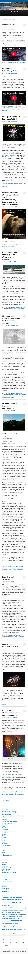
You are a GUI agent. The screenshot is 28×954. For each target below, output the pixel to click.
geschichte (9, 910)
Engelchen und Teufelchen (8, 831)
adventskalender (7, 899)
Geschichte (4, 835)
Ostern (21, 914)
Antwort (4, 704)
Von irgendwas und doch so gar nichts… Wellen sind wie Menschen (10, 256)
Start (3, 11)
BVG (20, 903)
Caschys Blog (5, 866)
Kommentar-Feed (6, 889)
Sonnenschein (5, 569)
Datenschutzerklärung (15, 11)
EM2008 (17, 906)
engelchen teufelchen (19, 636)
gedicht (4, 910)
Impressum (4, 14)
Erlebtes (4, 834)
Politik (24, 914)
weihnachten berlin (6, 923)
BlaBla (11, 62)
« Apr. (6, 945)
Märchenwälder (12, 777)
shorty (3, 842)
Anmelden (4, 886)
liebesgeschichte (5, 912)
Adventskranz (18, 899)
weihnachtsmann (7, 929)
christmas (4, 107)
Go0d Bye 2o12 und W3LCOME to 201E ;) (10, 645)
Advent (7, 897)
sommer (17, 568)
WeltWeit (21, 566)
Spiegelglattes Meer (6, 814)
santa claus (12, 916)
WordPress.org (5, 891)
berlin (17, 793)
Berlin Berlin (12, 566)
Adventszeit (12, 793)
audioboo (9, 903)
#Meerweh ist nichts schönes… (9, 25)
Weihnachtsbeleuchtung (13, 109)
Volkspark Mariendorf (6, 921)
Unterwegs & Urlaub (6, 845)
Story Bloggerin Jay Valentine (9, 872)
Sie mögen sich (8, 396)
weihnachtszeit (13, 794)
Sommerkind (22, 568)
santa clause (22, 107)
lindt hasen (11, 912)
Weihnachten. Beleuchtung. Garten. (10, 69)
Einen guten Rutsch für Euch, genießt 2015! (11, 117)
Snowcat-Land (5, 871)
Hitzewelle (12, 568)
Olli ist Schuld (5, 878)
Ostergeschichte (7, 914)
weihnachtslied (20, 927)
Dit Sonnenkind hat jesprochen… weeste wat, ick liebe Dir (10, 405)
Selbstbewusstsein (14, 394)
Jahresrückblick (7, 185)
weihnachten (5, 109)
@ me (7, 11)
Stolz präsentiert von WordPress (19, 951)
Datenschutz (12, 906)
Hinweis (4, 837)
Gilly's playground (6, 867)
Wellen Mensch (20, 308)
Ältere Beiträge (6, 800)
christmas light (10, 107)
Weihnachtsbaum (14, 923)
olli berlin (17, 912)
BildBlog (4, 864)
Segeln (17, 916)
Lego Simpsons (5, 158)
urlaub (17, 918)
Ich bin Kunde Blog (6, 869)
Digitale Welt (5, 829)
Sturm (15, 308)
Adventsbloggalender (14, 244)
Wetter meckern (12, 569)
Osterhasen (15, 914)
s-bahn (7, 916)
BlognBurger (12, 155)
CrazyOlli (12, 636)
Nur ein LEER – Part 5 (7, 809)
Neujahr (12, 185)
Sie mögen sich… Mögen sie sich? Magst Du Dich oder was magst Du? (11, 319)
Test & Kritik (5, 843)
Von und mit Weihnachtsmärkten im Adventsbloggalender (11, 712)
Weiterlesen (10, 180)
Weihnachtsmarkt (6, 794)
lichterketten (16, 107)
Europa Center (17, 908)
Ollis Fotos (4, 879)
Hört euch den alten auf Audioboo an (10, 596)
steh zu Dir (14, 396)
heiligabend (15, 910)
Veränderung (19, 396)
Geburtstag (23, 908)
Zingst (24, 929)
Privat (23, 307)
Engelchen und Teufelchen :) (8, 578)
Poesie (20, 307)
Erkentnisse (15, 183)
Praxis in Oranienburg (7, 881)
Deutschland (5, 828)
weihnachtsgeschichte (9, 927)
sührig (10, 918)
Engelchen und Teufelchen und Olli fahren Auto (13, 816)
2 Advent (4, 897)
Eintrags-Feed (5, 888)
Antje (14, 758)
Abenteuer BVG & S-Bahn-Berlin (9, 821)
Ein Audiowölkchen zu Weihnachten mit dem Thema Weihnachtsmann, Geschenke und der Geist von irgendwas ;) (10, 198)
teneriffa (13, 918)
